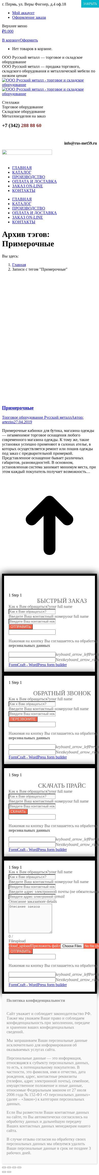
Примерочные (18, 407)
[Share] (9, 1167)
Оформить (29, 40)
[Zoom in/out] (19, 1167)
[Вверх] (49, 571)
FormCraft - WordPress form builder (38, 665)
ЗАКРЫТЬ (90, 4)
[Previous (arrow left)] (4, 1172)
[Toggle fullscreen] (14, 1167)
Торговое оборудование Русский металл (37, 417)
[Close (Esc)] (4, 1167)
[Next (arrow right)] (9, 1172)
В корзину (11, 40)
